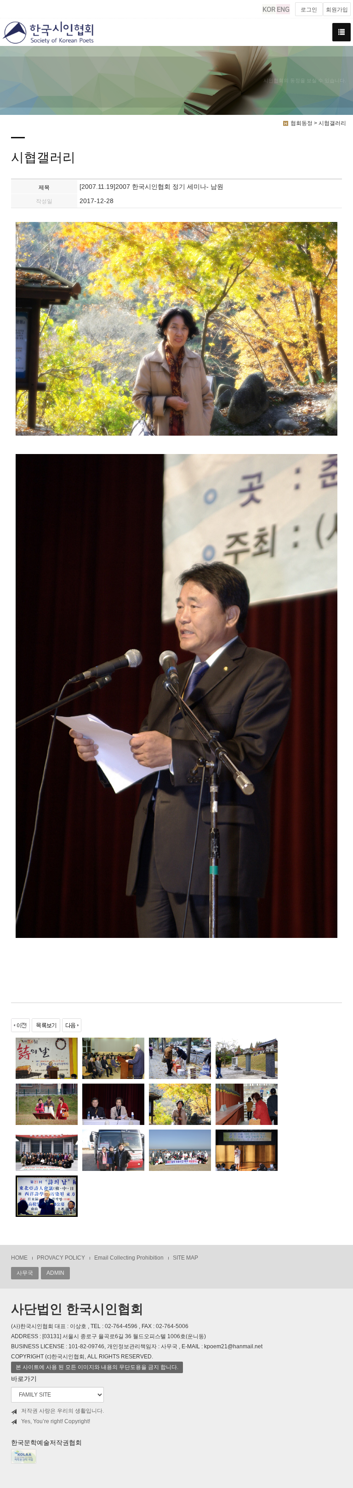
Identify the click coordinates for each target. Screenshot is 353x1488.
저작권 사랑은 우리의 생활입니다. (62, 1411)
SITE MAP (185, 1258)
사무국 (25, 1273)
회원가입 (337, 9)
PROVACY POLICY (61, 1258)
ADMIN (55, 1273)
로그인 (309, 9)
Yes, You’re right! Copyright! (55, 1421)
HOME (19, 1258)
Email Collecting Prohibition (129, 1258)
